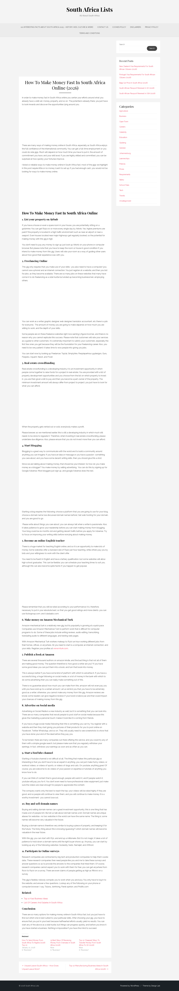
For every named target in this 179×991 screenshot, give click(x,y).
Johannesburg (125, 153)
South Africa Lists (89, 9)
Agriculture (123, 111)
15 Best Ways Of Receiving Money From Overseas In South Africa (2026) (62, 942)
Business (122, 116)
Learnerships (124, 159)
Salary (121, 180)
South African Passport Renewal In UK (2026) (136, 88)
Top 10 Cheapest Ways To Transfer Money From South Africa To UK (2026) (90, 942)
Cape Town (123, 122)
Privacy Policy (151, 27)
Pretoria (122, 164)
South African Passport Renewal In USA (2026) (137, 93)
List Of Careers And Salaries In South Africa (43, 902)
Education (123, 137)
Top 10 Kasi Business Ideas (36, 898)
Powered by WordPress (129, 986)
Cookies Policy (119, 27)
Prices (121, 169)
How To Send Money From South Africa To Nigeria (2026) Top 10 (33, 942)
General (122, 148)
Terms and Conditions (89, 33)
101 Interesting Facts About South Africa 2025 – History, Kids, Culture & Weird (57, 27)
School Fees (124, 185)
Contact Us (102, 27)
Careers (122, 127)
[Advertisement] (65, 58)
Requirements (124, 174)
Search (122, 44)
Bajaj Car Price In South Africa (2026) (133, 83)
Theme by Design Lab (151, 986)
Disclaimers (135, 27)
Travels (122, 196)
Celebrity (123, 132)
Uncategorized (125, 201)
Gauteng (122, 143)
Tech (121, 190)
